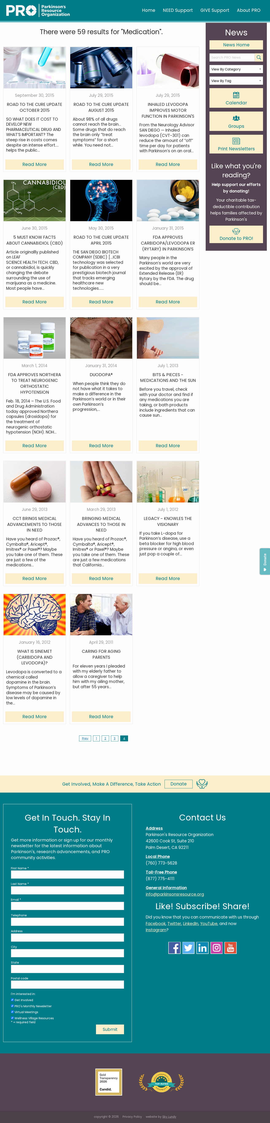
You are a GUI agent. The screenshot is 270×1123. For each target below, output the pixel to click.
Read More (34, 164)
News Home (236, 45)
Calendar (236, 103)
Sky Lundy (169, 1117)
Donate (178, 784)
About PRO (249, 10)
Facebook (156, 923)
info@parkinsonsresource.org (175, 894)
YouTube (208, 923)
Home (148, 10)
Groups (236, 126)
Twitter (174, 923)
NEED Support (178, 10)
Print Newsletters (236, 149)
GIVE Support (214, 10)
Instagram (156, 930)
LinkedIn (190, 923)
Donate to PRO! (236, 238)
